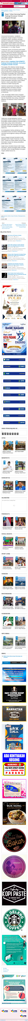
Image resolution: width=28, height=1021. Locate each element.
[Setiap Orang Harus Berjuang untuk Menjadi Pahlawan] (8, 465)
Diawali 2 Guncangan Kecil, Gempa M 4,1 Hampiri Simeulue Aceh (8, 647)
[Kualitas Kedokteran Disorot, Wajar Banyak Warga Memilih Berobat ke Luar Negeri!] (20, 621)
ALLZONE (22, 662)
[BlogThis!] (3, 219)
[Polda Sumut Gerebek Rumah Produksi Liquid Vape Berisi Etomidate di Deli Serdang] (8, 601)
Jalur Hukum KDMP (19, 451)
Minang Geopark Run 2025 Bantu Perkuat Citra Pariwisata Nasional (8, 528)
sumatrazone (3, 1020)
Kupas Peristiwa (14, 216)
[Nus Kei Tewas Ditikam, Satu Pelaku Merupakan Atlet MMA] (20, 561)
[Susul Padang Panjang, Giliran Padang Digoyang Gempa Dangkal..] (20, 641)
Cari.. (26, 6)
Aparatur (5, 216)
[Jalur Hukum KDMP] (20, 445)
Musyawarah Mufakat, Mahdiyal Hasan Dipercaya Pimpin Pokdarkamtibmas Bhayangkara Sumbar (8, 492)
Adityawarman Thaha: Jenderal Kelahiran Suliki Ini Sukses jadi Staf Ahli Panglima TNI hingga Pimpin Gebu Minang (20, 492)
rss (27, 1)
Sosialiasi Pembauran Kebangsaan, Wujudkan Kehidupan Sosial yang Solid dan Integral (8, 548)
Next (3, 447)
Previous (26, 447)
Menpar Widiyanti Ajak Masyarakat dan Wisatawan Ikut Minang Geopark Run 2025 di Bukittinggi (20, 528)
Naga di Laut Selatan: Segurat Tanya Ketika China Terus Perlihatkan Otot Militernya (20, 588)
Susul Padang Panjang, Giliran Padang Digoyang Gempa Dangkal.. (20, 647)
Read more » (19, 240)
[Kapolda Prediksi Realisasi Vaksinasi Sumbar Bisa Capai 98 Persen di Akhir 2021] (20, 541)
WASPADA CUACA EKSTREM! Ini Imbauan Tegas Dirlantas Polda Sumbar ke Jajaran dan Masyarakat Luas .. (20, 608)
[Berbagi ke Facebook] (6, 219)
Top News (6, 662)
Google (26, 1020)
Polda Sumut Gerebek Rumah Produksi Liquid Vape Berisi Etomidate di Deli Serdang (8, 608)
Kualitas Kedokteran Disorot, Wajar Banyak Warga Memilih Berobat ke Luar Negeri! (20, 627)
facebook (23, 1)
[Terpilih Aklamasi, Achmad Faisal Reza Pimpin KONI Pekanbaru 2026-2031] (8, 561)
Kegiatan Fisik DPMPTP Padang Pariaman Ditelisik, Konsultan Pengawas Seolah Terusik (13, 63)
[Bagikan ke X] (4, 219)
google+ (25, 1)
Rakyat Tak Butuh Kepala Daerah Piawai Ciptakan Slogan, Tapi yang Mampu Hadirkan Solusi (8, 452)
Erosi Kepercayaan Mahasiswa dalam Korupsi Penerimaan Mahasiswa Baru (7, 627)
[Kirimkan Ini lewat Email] (2, 219)
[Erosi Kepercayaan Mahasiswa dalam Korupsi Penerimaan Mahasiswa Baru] (8, 621)
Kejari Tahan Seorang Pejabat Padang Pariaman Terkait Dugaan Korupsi (15, 16)
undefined (17, 236)
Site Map (5, 968)
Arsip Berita (14, 662)
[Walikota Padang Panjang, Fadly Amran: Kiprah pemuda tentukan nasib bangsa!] (20, 465)
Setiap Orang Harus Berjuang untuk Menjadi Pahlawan (7, 472)
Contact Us (5, 971)
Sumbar (2, 217)
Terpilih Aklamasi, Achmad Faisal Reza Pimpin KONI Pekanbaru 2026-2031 (8, 568)
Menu (1, 6)
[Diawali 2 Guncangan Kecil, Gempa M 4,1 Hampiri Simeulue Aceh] (8, 641)
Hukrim (9, 216)
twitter (21, 1)
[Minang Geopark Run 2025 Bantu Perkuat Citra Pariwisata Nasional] (8, 521)
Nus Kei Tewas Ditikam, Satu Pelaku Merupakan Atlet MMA (20, 568)
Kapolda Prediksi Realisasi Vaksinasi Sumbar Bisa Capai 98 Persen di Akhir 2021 (20, 548)
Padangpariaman (21, 216)
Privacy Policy (6, 970)
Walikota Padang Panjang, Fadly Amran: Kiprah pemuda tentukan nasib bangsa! (20, 472)
